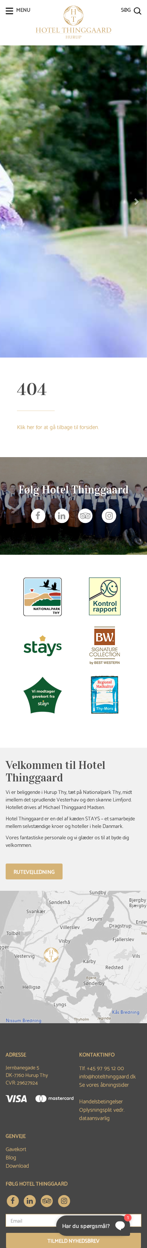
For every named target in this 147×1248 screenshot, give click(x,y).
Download (17, 1165)
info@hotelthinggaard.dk (107, 1076)
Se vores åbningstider (104, 1084)
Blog (11, 1157)
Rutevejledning (34, 871)
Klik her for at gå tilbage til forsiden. (58, 426)
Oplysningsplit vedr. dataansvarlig (102, 1113)
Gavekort (16, 1148)
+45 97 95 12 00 (105, 1067)
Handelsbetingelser (101, 1101)
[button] (11, 201)
